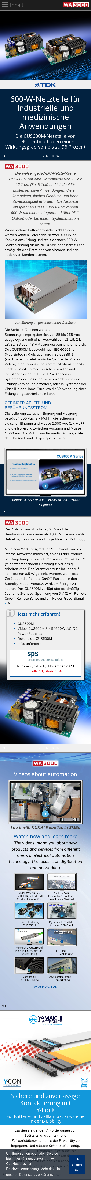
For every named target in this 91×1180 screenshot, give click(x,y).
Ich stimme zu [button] (77, 1164)
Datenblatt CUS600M (35, 638)
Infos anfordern (29, 643)
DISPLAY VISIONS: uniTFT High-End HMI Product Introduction (29, 896)
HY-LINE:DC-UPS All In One (61, 952)
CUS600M (26, 623)
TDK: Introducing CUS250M (29, 923)
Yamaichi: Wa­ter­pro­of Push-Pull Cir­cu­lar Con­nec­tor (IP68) (29, 950)
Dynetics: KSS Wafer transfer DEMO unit (61, 923)
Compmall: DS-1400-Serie (29, 978)
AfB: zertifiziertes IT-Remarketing (61, 978)
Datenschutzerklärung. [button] (36, 1174)
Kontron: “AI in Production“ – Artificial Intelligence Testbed (61, 896)
